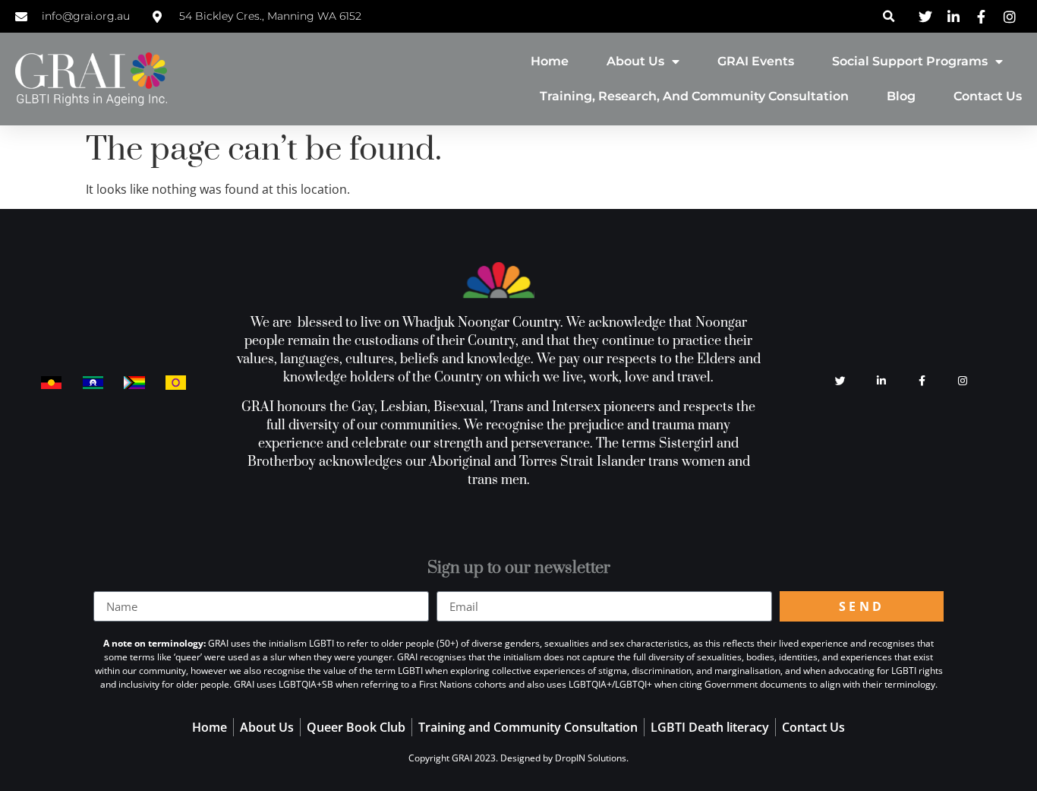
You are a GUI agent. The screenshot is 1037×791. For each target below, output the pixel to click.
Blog (901, 96)
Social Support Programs (910, 61)
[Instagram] (962, 381)
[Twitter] (840, 381)
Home (550, 61)
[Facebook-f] (922, 381)
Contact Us (987, 96)
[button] (889, 16)
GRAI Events (755, 61)
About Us (635, 61)
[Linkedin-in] (881, 381)
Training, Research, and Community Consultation (694, 96)
